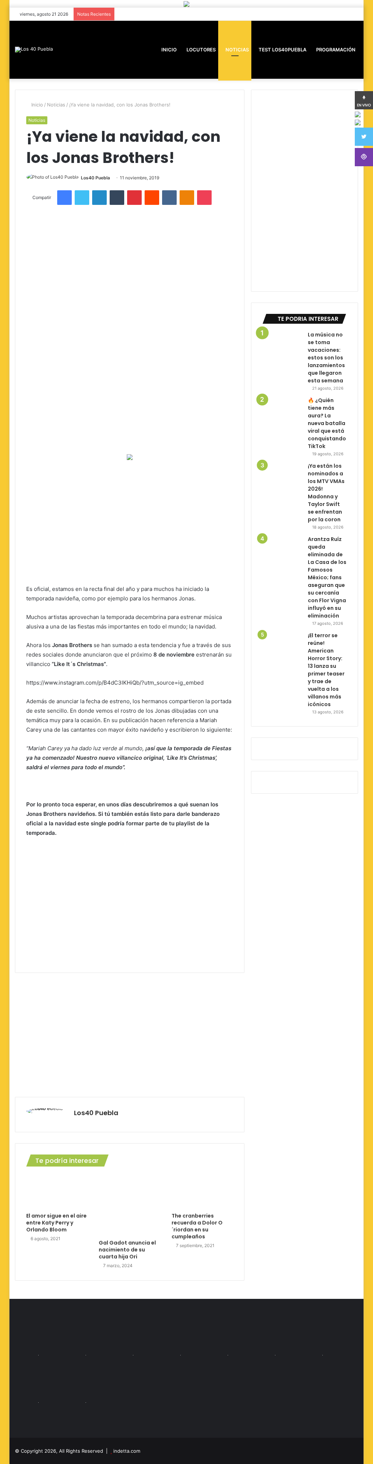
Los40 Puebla (95, 177)
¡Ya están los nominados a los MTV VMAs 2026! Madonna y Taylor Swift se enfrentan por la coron (326, 492)
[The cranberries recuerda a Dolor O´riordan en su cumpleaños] (202, 1191)
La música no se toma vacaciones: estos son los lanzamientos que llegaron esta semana (326, 357)
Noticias (236, 49)
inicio (169, 49)
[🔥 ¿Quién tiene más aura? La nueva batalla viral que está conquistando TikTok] (282, 417)
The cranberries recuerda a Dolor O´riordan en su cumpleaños (197, 1226)
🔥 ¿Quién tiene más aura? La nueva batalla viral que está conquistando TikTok (327, 423)
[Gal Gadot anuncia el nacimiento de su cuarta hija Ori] (130, 1205)
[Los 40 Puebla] (34, 49)
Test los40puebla (282, 49)
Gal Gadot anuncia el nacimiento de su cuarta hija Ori (127, 1249)
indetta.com (126, 1451)
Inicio (36, 105)
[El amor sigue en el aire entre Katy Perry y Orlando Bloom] (57, 1191)
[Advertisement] (129, 522)
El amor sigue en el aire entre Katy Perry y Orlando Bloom (56, 1222)
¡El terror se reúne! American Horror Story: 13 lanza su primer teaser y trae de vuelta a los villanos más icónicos (326, 670)
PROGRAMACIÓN (335, 49)
